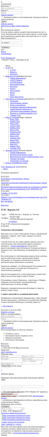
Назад (5, 169)
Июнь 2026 (14, 119)
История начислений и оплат (21, 155)
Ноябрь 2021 (15, 142)
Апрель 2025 (15, 126)
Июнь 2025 (14, 124)
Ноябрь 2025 (15, 122)
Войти (3, 52)
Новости (13, 72)
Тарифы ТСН (15, 115)
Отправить (5, 406)
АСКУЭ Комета (16, 80)
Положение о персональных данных (15, 179)
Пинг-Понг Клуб (16, 97)
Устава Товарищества (19, 246)
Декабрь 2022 (15, 138)
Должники (14, 101)
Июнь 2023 (14, 136)
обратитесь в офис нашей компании (15, 26)
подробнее (13, 222)
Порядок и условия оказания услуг (23, 113)
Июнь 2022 (14, 140)
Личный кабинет (12, 150)
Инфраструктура (11, 76)
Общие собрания (12, 117)
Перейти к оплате (8, 312)
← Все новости (7, 306)
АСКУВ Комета (16, 82)
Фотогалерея (15, 91)
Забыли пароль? (7, 15)
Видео (12, 93)
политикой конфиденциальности (26, 433)
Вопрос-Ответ (11, 163)
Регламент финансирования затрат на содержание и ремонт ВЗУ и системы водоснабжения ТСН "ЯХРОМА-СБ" (24, 188)
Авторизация (6, 54)
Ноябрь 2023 (15, 134)
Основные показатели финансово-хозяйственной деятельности (23, 108)
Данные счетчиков (17, 159)
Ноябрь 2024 (15, 128)
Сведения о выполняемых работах (23, 111)
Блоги (12, 95)
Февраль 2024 (15, 132)
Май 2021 (14, 144)
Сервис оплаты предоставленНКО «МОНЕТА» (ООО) (12, 423)
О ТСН (13, 70)
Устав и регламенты (17, 105)
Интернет (14, 86)
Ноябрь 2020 (15, 146)
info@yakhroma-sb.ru (9, 352)
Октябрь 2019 (15, 148)
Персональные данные (19, 103)
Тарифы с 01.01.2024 (9, 193)
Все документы (7, 201)
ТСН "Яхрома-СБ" (8, 167)
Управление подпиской (19, 161)
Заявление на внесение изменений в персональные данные (24, 183)
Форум (12, 89)
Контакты (14, 74)
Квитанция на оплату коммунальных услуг (27, 157)
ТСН (7, 68)
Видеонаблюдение (17, 84)
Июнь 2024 (14, 130)
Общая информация (18, 78)
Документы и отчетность (15, 99)
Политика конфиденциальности (13, 413)
